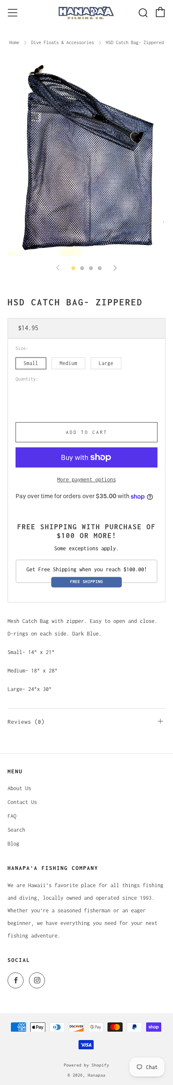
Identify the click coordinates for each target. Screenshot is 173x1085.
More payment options (86, 479)
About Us (19, 788)
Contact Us (22, 802)
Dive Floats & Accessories (62, 42)
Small (31, 363)
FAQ (12, 816)
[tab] (73, 268)
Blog (13, 844)
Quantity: (27, 379)
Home (14, 42)
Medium (68, 363)
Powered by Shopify (86, 1064)
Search (16, 830)
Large (106, 363)
